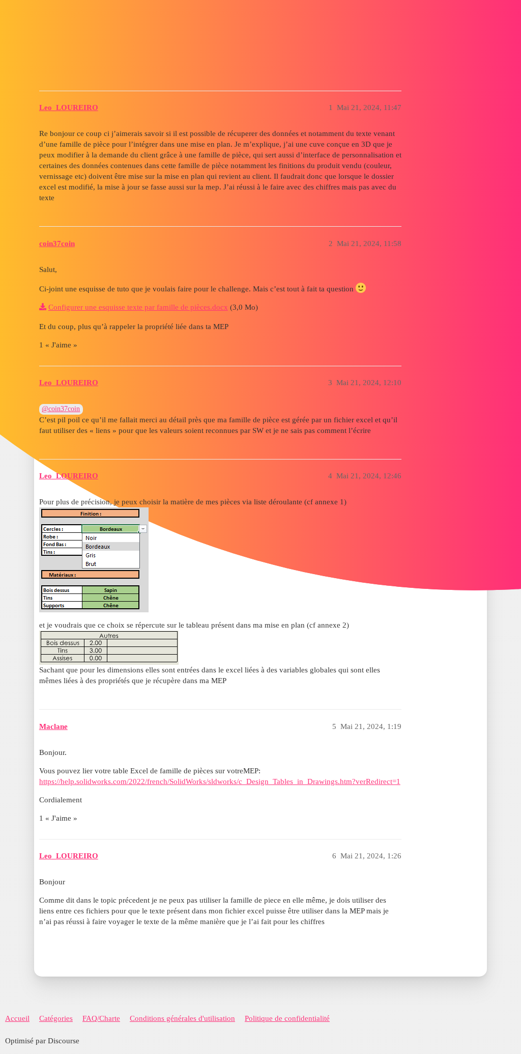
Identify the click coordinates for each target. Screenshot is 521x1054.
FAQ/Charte (101, 1018)
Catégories (56, 1018)
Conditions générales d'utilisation (182, 1018)
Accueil (17, 1018)
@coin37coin (61, 409)
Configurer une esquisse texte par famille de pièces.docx (138, 307)
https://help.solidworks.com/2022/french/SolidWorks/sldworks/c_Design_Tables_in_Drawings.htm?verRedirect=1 (219, 781)
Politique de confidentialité (287, 1018)
